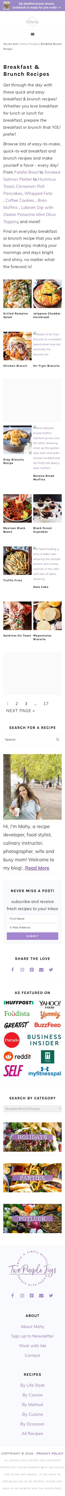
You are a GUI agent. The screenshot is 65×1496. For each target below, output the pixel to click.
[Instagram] (22, 970)
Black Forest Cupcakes (42, 529)
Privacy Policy (50, 1453)
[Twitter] (51, 970)
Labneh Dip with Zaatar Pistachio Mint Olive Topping (29, 214)
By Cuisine (32, 1414)
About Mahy (33, 1326)
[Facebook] (13, 970)
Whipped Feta (38, 193)
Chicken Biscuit (15, 365)
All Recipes (32, 1433)
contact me (36, 1467)
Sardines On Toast (17, 635)
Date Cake (41, 587)
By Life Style (32, 1385)
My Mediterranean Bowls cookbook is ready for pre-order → (36, 5)
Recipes (34, 44)
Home (23, 44)
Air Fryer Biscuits (46, 365)
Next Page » (20, 710)
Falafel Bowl (27, 172)
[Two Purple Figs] (32, 25)
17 (46, 703)
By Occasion (32, 1423)
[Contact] (41, 970)
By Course (33, 1394)
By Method (32, 1404)
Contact (32, 1355)
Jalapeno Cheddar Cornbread (47, 315)
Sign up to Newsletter (32, 1336)
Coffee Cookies (19, 200)
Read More (37, 868)
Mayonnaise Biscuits (42, 637)
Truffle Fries (12, 580)
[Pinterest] (32, 970)
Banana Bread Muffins (43, 477)
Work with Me (32, 1345)
